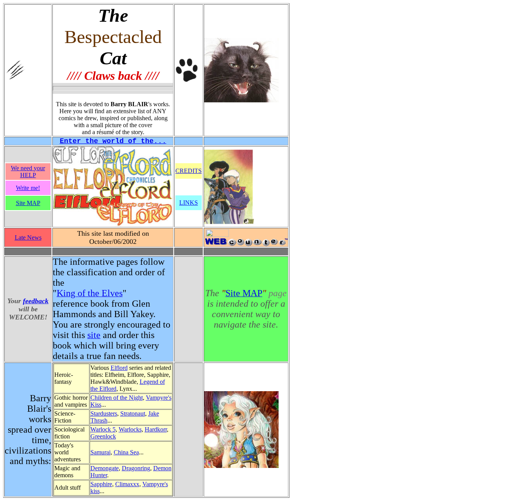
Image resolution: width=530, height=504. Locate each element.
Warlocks (130, 429)
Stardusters (103, 413)
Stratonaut (132, 413)
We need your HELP (28, 171)
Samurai (100, 452)
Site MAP (28, 203)
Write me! (28, 188)
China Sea (126, 452)
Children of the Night (116, 397)
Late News (28, 237)
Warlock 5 (103, 429)
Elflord (119, 367)
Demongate (104, 468)
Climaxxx (127, 484)
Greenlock (103, 436)
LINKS (188, 202)
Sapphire (101, 484)
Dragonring (136, 468)
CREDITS (188, 170)
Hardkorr (156, 429)
